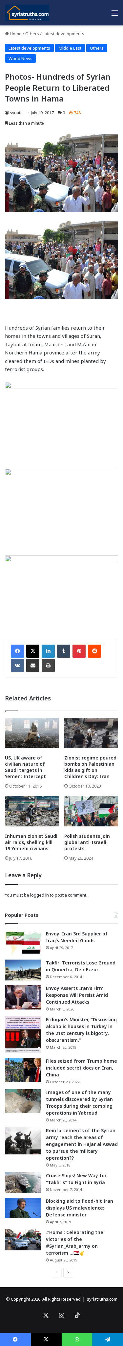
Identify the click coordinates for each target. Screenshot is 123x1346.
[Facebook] (17, 651)
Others (32, 34)
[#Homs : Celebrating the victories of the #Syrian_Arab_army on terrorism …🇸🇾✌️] (23, 1240)
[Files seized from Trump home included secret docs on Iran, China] (23, 1070)
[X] (32, 651)
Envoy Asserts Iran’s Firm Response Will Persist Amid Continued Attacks (77, 995)
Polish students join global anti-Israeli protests (87, 842)
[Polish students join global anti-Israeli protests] (91, 811)
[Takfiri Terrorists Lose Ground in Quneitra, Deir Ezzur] (23, 970)
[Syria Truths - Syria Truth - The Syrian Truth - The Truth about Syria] (27, 13)
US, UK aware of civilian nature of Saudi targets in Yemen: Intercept (25, 767)
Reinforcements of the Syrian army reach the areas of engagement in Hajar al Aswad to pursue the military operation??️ (82, 1144)
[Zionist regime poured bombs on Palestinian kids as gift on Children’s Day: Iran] (91, 733)
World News (20, 58)
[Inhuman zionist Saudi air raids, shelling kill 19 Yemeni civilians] (32, 811)
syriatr (16, 113)
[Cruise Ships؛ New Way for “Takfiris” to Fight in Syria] (23, 1182)
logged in (39, 895)
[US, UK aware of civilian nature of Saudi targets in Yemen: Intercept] (32, 733)
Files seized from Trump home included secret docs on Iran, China (81, 1068)
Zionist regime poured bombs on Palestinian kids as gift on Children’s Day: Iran (90, 767)
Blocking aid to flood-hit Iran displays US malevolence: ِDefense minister (79, 1208)
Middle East (70, 48)
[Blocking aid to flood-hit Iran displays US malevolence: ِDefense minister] (23, 1208)
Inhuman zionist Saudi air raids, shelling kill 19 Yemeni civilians (31, 842)
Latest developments (63, 34)
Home (15, 34)
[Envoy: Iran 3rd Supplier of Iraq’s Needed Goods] (23, 943)
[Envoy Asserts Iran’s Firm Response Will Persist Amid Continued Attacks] (23, 997)
